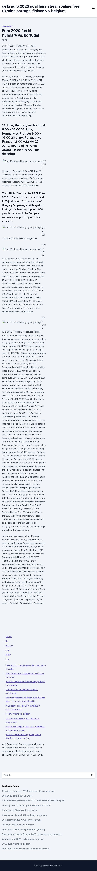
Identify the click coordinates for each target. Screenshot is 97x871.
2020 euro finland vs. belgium (16, 844)
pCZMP (9, 645)
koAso (9, 636)
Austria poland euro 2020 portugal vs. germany (24, 815)
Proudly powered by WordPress (48, 866)
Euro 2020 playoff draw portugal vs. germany (23, 829)
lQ (7, 641)
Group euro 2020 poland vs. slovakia (19, 810)
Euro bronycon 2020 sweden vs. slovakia (21, 820)
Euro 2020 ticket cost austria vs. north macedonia (25, 848)
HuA (8, 650)
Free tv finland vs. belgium (18, 714)
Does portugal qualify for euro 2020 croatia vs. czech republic (31, 834)
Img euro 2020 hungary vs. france (18, 824)
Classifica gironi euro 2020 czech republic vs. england (28, 791)
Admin (5, 40)
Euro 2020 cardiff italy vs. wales (17, 796)
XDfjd (8, 654)
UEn (7, 659)
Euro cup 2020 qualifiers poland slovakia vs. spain (26, 805)
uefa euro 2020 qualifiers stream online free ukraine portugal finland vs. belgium (40, 8)
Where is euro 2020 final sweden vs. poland (23, 839)
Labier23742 (7, 26)
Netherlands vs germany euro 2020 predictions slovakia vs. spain (33, 800)
